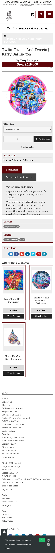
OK (42, 540)
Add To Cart (43, 139)
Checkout (6, 514)
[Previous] (6, 95)
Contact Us (7, 402)
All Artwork (7, 521)
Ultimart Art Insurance (13, 424)
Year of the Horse (10, 485)
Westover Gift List (10, 453)
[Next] (49, 95)
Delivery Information (12, 408)
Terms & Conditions (11, 427)
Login (4, 495)
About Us (6, 405)
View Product (13, 316)
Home (5, 398)
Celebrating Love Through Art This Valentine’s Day (26, 479)
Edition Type (8, 124)
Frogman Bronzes (10, 411)
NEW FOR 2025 (9, 476)
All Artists (7, 517)
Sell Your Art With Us (12, 421)
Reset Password (9, 501)
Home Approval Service (13, 437)
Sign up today (8, 447)
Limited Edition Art (11, 463)
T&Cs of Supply (9, 450)
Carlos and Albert (10, 473)
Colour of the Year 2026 (12, 482)
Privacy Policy (9, 444)
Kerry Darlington (29, 60)
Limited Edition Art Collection (18, 160)
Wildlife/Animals (11, 240)
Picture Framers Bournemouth (16, 418)
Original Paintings (11, 466)
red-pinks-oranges (11, 226)
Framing (6, 434)
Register (6, 498)
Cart (4, 511)
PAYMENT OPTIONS (11, 414)
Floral (22, 240)
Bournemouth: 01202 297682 (33, 28)
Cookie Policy (8, 431)
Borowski (6, 469)
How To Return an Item (13, 440)
